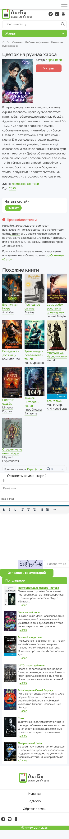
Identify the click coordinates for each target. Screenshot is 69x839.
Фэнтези (17, 42)
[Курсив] (9, 509)
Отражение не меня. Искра (12, 451)
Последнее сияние (32, 306)
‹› (23, 605)
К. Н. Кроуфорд (57, 409)
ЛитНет (15, 233)
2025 (12, 188)
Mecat (51, 360)
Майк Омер (54, 405)
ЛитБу (6, 42)
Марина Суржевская (10, 459)
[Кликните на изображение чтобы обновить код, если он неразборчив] (30, 564)
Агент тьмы (54, 401)
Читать (48, 68)
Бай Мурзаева (34, 363)
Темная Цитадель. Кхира (32, 402)
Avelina (29, 312)
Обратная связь (34, 809)
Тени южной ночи (29, 612)
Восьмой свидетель (30, 637)
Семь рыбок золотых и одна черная (55, 308)
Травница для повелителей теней (34, 355)
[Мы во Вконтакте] (57, 14)
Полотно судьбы (8, 402)
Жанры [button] (10, 33)
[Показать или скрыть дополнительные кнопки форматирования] (55, 509)
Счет (21, 718)
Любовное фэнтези (36, 42)
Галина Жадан (56, 316)
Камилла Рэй (11, 359)
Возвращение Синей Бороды (35, 690)
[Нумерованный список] (47, 509)
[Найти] (63, 24)
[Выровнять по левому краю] (23, 509)
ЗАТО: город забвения (31, 665)
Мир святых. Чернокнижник (57, 354)
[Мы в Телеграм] (51, 14)
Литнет (13, 208)
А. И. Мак (8, 312)
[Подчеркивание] (15, 509)
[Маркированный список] (42, 509)
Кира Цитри (54, 60)
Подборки (34, 801)
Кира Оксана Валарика (33, 411)
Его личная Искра (9, 306)
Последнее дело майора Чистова (38, 587)
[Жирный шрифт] (4, 509)
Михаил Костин (7, 409)
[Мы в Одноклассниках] (63, 14)
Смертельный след (30, 743)
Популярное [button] (15, 580)
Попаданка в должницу (10, 353)
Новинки (34, 793)
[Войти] (4, 4)
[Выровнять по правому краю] (34, 509)
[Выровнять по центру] (28, 509)
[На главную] (17, 14)
